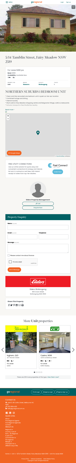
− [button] (8, 119)
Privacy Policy (25, 458)
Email (10, 233)
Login (62, 2)
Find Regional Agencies (13, 423)
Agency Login (48, 392)
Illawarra (26, 84)
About (7, 418)
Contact (8, 424)
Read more (9, 109)
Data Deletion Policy (49, 458)
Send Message (14, 269)
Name (10, 223)
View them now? (53, 377)
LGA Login (37, 392)
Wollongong (43, 84)
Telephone (42, 233)
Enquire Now (38, 207)
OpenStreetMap (60, 156)
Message (11, 242)
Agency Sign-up (63, 392)
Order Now (57, 172)
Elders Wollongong (38, 289)
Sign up (68, 2)
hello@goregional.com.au (16, 408)
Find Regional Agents (12, 420)
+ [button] (8, 116)
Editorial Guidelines (36, 458)
